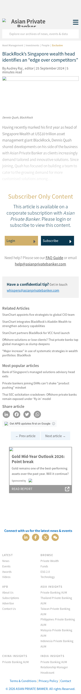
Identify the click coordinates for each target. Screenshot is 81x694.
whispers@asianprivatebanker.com (33, 290)
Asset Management (12, 45)
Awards (7, 571)
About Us (8, 592)
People (46, 45)
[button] (53, 423)
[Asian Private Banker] (26, 22)
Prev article (25, 436)
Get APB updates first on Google (30, 423)
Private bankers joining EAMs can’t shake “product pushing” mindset (35, 385)
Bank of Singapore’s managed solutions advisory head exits (38, 374)
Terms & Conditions (23, 681)
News (5, 561)
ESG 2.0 (45, 571)
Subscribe (50, 240)
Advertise (8, 603)
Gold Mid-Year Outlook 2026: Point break (38, 459)
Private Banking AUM (53, 592)
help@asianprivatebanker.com (40, 264)
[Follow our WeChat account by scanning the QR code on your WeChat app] (55, 537)
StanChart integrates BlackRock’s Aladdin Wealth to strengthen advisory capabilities (36, 323)
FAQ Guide (54, 257)
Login (11, 240)
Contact (65, 681)
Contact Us (9, 608)
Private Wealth (49, 561)
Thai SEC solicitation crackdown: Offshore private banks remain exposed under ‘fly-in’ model (39, 396)
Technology (47, 577)
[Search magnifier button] (74, 33)
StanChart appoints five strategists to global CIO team (38, 314)
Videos (6, 577)
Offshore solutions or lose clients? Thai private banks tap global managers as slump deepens (40, 341)
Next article (55, 436)
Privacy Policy (48, 681)
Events (6, 566)
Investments (32, 45)
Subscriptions (10, 598)
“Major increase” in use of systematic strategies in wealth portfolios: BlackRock (40, 353)
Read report (22, 489)
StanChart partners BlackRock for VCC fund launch (36, 333)
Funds (44, 566)
